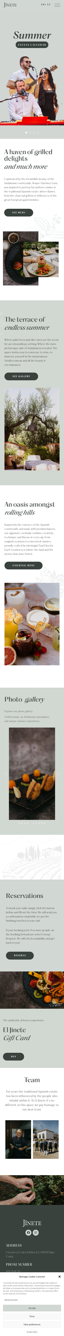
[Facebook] (28, 1233)
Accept (32, 1308)
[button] (59, 1276)
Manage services (11, 1299)
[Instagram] (36, 1233)
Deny (32, 1316)
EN (43, 4)
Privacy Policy (32, 1331)
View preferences (32, 1324)
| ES (48, 4)
